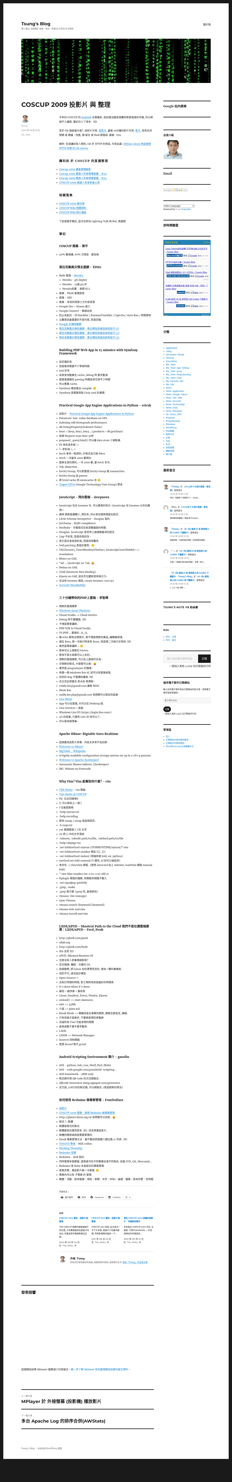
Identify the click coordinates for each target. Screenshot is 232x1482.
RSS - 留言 (171, 640)
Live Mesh (65, 699)
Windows (170, 424)
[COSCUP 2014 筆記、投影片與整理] (75, 1231)
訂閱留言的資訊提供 (175, 743)
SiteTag (206, 242)
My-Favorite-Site (175, 381)
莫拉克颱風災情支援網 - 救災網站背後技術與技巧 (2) (89, 333)
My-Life (170, 384)
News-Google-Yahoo (176, 394)
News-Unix (172, 407)
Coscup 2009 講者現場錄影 (75, 169)
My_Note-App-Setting (177, 368)
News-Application (175, 391)
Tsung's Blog (36, 23)
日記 (168, 441)
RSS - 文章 (171, 636)
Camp (169, 351)
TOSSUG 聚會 (67, 1143)
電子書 (169, 454)
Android (86, 117)
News (168, 387)
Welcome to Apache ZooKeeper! (79, 759)
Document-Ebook (175, 354)
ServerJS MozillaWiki (72, 585)
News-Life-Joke (174, 397)
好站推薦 (170, 431)
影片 (137, 130)
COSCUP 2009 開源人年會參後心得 (79, 182)
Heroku (78, 275)
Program (170, 417)
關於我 (207, 24)
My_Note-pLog (174, 371)
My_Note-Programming (178, 374)
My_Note (25, 134)
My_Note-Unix (174, 378)
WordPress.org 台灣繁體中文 (180, 746)
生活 (168, 444)
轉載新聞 (170, 451)
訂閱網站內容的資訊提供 (177, 739)
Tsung (24, 126)
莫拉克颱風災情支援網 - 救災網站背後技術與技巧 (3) (89, 337)
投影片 (102, 130)
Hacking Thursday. (71, 1148)
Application (171, 348)
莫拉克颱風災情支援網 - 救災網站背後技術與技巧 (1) (89, 328)
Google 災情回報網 (70, 324)
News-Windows (174, 411)
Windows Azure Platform (74, 610)
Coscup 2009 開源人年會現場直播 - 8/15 (83, 178)
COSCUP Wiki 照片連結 (72, 212)
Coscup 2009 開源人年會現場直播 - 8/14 (83, 173)
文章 (168, 437)
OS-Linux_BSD (174, 414)
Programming (173, 421)
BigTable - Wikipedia (72, 751)
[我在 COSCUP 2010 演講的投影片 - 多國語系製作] (140, 1230)
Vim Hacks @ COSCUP (72, 794)
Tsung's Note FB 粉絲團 (180, 607)
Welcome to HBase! (71, 746)
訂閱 (204, 658)
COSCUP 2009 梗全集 (72, 203)
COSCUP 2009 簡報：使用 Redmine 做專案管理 (87, 1112)
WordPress (171, 427)
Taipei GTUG (67, 484)
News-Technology (175, 404)
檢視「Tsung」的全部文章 (135, 1262)
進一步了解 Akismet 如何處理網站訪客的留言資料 (99, 1369)
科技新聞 (170, 447)
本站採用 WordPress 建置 (50, 1448)
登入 (168, 736)
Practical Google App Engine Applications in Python (102, 413)
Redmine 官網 (67, 1152)
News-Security (173, 401)
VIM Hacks (66, 789)
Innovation (171, 361)
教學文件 (170, 434)
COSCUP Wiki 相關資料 (72, 208)
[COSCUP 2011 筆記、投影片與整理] (108, 1230)
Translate (186, 209)
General (170, 358)
